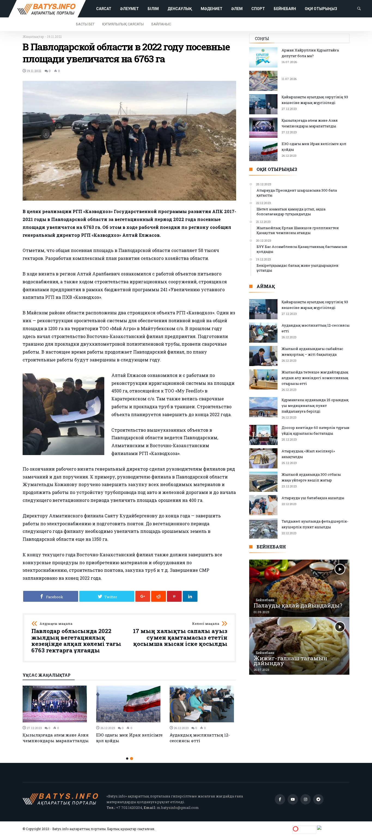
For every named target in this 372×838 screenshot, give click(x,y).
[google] (142, 596)
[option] (56, 715)
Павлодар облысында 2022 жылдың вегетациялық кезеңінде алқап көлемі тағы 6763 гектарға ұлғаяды (76, 638)
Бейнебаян (265, 600)
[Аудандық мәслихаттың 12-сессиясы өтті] (203, 704)
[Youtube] (293, 799)
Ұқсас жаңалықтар (47, 675)
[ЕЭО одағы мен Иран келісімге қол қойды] (129, 704)
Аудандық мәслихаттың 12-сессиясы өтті (200, 737)
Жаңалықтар (33, 36)
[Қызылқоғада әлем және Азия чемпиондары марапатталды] (56, 704)
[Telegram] (318, 799)
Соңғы (262, 38)
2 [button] (131, 758)
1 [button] (127, 758)
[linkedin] (190, 596)
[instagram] (305, 799)
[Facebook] (280, 799)
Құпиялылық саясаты (123, 24)
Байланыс (161, 24)
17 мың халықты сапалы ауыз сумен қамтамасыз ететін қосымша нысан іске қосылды (180, 634)
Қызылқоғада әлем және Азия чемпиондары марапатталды (56, 737)
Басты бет (85, 24)
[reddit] (158, 596)
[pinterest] (174, 596)
